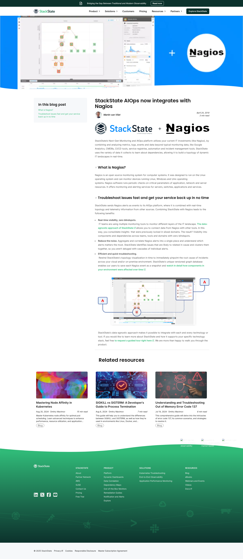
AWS (78, 481)
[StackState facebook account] (49, 494)
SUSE (78, 485)
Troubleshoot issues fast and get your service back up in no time (59, 115)
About (78, 473)
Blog (187, 473)
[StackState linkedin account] (36, 494)
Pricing (143, 11)
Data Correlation (111, 481)
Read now (157, 3)
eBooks (188, 477)
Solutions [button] (110, 11)
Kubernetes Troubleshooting (152, 473)
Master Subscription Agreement (112, 551)
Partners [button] (175, 11)
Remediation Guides (113, 493)
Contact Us (81, 489)
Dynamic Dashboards (113, 477)
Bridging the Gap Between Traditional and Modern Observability (116, 3)
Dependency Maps (112, 485)
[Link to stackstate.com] (44, 11)
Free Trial (80, 496)
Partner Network (83, 477)
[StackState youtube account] (55, 494)
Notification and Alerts (114, 496)
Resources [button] (157, 11)
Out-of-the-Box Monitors (115, 489)
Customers (128, 11)
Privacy (57, 551)
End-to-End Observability (151, 477)
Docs (187, 489)
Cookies (69, 551)
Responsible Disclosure (85, 551)
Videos (188, 485)
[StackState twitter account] (42, 494)
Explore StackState (198, 11)
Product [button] (93, 11)
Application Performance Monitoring (155, 481)
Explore (107, 500)
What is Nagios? (45, 110)
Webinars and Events (194, 481)
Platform (108, 473)
